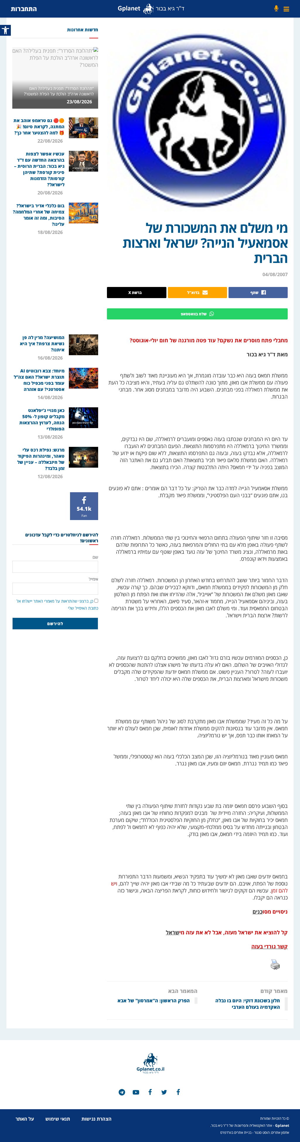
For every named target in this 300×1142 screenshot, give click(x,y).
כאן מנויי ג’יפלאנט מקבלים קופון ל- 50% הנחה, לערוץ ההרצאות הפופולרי (41, 419)
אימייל (93, 579)
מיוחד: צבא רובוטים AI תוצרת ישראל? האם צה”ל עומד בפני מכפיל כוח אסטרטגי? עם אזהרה (39, 380)
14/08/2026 (51, 397)
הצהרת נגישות (96, 1119)
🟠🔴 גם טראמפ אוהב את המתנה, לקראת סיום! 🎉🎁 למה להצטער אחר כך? (38, 126)
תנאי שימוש (57, 1119)
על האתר (25, 1119)
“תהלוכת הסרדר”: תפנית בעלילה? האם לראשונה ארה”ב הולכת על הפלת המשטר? (59, 91)
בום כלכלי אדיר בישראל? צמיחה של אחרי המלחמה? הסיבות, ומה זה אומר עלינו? (38, 215)
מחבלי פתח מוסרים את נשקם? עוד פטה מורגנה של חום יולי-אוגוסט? (209, 340)
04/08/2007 (275, 274)
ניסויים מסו (275, 911)
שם (95, 557)
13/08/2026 (51, 437)
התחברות (24, 8)
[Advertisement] (54, 284)
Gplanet (282, 1125)
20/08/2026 (51, 192)
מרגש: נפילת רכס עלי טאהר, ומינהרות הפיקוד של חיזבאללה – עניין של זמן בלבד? (40, 459)
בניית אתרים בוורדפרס (235, 1132)
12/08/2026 (51, 476)
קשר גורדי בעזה (269, 946)
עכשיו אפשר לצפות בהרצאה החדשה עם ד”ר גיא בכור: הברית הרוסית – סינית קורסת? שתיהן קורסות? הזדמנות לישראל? (39, 169)
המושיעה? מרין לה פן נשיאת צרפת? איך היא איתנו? (42, 343)
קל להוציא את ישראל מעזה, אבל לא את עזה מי (233, 932)
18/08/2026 (51, 232)
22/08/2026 (51, 141)
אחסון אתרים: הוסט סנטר (271, 1132)
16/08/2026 (51, 358)
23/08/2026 (80, 101)
